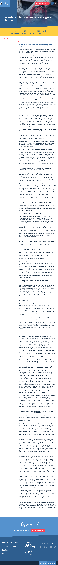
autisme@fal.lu (42, 512)
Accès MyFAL (52, 563)
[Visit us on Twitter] (55, 547)
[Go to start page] (4, 3)
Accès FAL (44, 563)
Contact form (50, 543)
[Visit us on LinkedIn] (47, 547)
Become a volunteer (22, 530)
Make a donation (43, 3)
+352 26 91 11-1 (5, 549)
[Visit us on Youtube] (51, 547)
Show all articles (8, 39)
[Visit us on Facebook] (40, 547)
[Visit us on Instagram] (44, 547)
